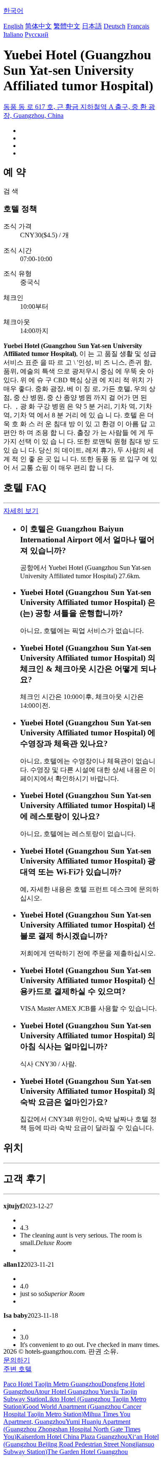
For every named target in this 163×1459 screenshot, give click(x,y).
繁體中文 (66, 26)
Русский (36, 34)
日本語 (92, 26)
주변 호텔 (17, 1369)
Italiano (13, 34)
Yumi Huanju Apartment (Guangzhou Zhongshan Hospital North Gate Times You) (71, 1429)
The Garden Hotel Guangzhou (87, 1451)
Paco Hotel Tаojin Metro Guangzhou (52, 1384)
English (13, 26)
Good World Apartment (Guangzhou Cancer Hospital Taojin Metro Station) (72, 1410)
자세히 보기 (20, 510)
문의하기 (16, 1360)
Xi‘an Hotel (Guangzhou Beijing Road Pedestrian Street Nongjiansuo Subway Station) (81, 1444)
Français (138, 26)
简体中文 (38, 26)
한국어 (13, 10)
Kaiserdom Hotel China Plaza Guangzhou (71, 1436)
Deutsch (114, 26)
